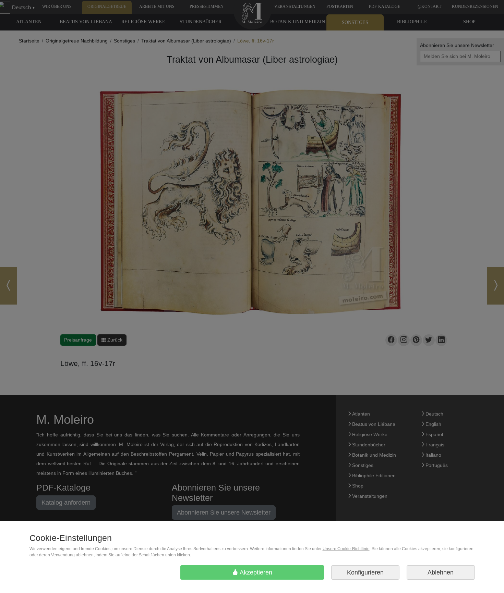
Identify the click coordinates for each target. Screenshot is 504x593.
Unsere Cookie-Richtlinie (346, 548)
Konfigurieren (365, 572)
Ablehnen (441, 572)
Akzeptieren (255, 572)
